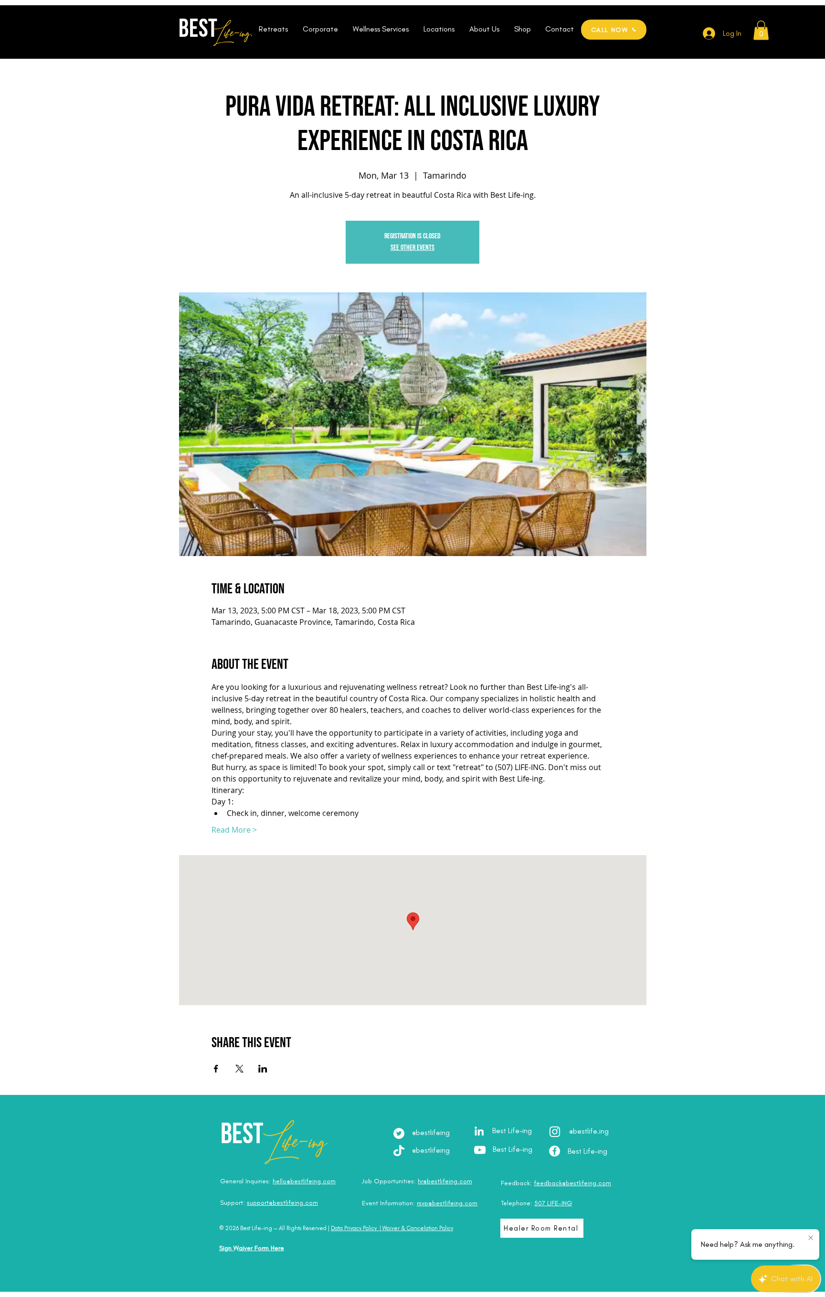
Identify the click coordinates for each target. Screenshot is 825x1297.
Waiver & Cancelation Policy (417, 1228)
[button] (273, 29)
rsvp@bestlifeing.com (447, 1203)
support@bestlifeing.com (282, 1203)
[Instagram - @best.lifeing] (555, 1132)
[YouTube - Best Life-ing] (480, 1150)
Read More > (234, 830)
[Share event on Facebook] (216, 1068)
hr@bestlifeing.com (445, 1181)
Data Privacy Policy (354, 1228)
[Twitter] (398, 1133)
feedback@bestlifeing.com (572, 1183)
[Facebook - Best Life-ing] (554, 1151)
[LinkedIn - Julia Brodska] (479, 1131)
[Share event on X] (239, 1068)
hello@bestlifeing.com (304, 1181)
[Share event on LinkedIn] (262, 1068)
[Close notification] (810, 1238)
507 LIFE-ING (553, 1203)
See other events (412, 247)
